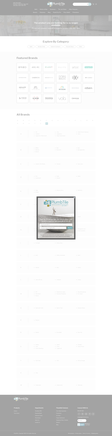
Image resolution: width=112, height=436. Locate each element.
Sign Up (70, 227)
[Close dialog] (74, 197)
